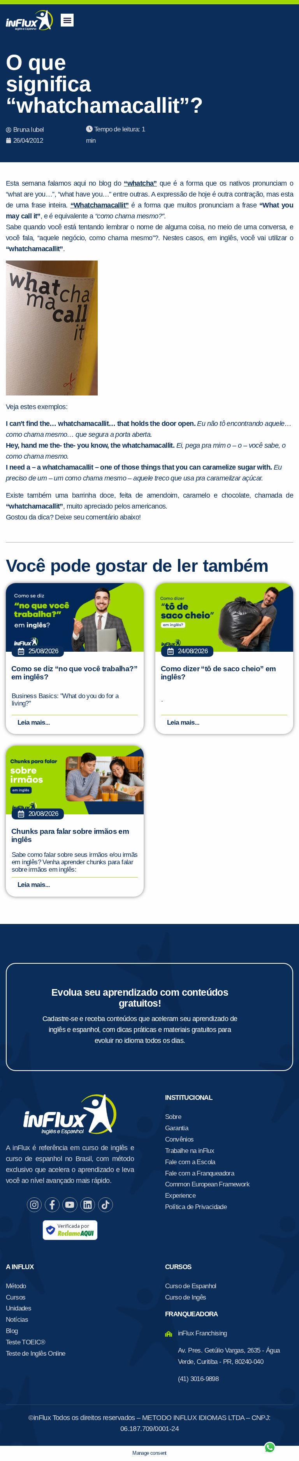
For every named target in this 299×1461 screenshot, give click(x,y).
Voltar (178, 1429)
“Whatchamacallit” (99, 205)
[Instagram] (34, 1204)
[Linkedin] (87, 1204)
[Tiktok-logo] (105, 1204)
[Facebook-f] (52, 1204)
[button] (67, 20)
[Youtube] (69, 1204)
